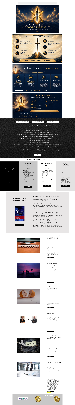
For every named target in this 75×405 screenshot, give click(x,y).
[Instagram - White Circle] (50, 395)
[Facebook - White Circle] (47, 395)
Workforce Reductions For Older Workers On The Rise (54, 361)
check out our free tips (45, 149)
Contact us (25, 149)
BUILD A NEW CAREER (28, 164)
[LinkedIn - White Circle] (45, 395)
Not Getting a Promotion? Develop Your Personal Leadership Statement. (53, 237)
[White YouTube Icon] (52, 395)
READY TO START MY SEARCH (46, 164)
